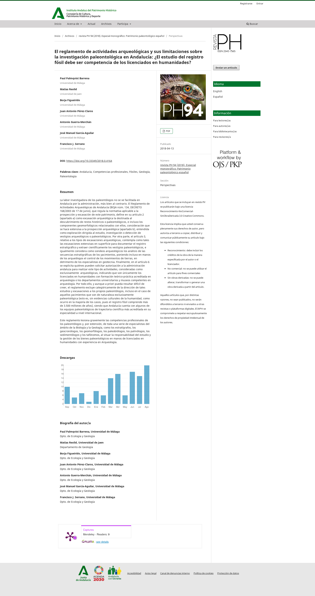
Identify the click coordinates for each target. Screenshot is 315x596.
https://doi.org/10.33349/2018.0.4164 (89, 161)
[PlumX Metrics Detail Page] (70, 536)
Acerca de (73, 24)
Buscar (253, 24)
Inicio (58, 24)
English (217, 91)
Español (218, 96)
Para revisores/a (222, 136)
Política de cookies (203, 573)
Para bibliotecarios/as (225, 131)
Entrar (259, 3)
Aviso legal (150, 573)
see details (102, 542)
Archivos (106, 24)
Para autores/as (221, 126)
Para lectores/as (222, 120)
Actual (91, 24)
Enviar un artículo (226, 67)
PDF (167, 131)
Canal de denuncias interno (175, 573)
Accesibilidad (134, 573)
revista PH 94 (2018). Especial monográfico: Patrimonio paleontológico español (121, 36)
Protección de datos (228, 573)
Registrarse (246, 3)
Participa (123, 24)
